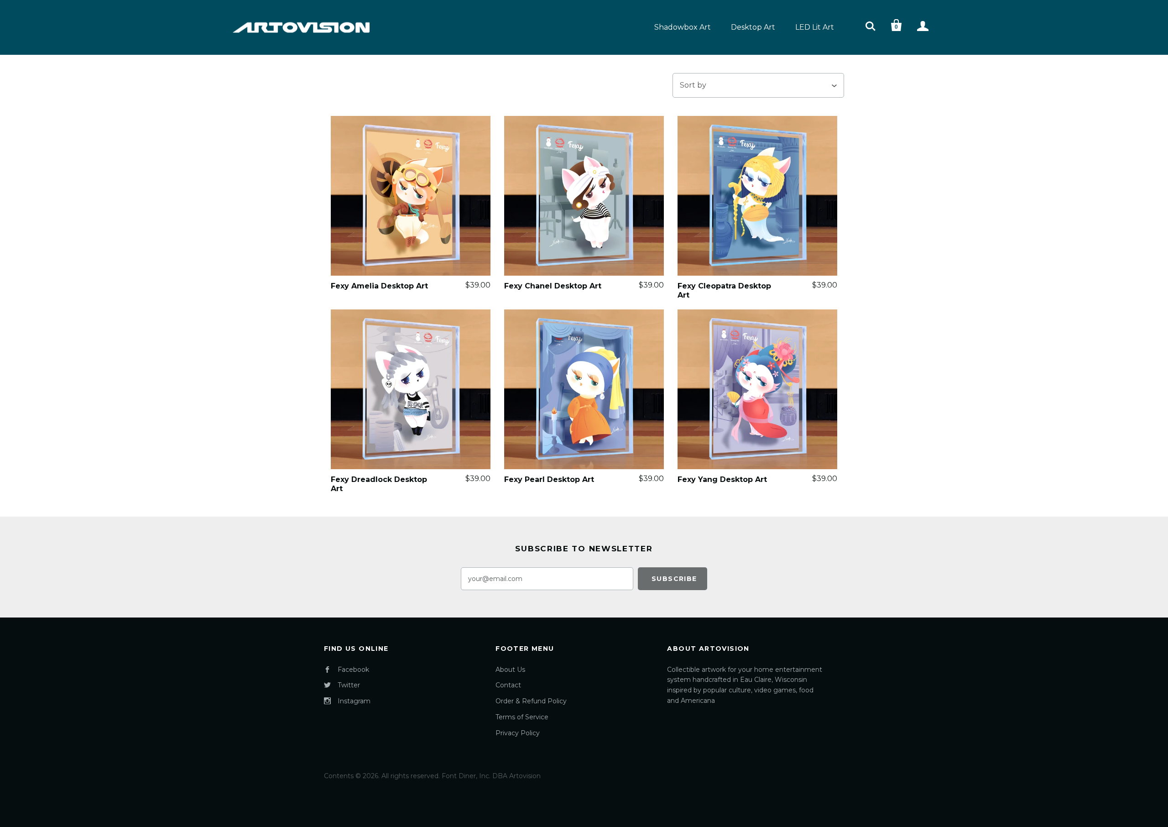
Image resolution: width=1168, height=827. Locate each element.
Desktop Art (753, 27)
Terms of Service (521, 717)
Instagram (354, 701)
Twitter (349, 685)
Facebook (353, 669)
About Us (510, 669)
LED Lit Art (814, 27)
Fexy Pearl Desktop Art (549, 479)
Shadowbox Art (682, 27)
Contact (508, 685)
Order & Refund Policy (531, 701)
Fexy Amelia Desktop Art (379, 286)
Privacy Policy (517, 733)
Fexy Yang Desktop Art (722, 479)
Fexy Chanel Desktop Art (552, 286)
